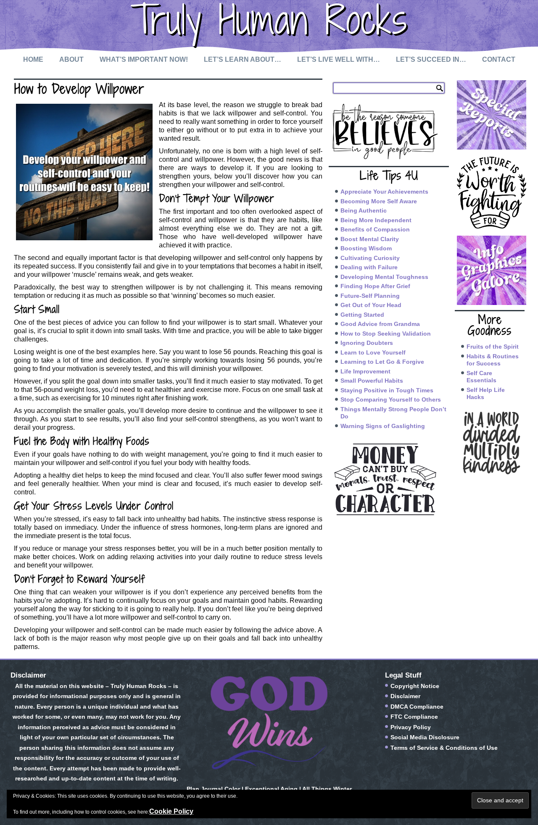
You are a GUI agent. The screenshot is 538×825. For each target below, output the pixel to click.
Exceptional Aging (271, 789)
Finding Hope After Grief (375, 286)
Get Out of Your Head (370, 305)
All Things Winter (327, 789)
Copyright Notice (414, 686)
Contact (498, 59)
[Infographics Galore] (489, 270)
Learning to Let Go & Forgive (382, 361)
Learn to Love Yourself (373, 352)
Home (33, 59)
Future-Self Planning (370, 295)
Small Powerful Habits (371, 380)
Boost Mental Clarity (369, 239)
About (71, 59)
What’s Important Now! (144, 59)
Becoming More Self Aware (378, 201)
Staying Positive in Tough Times (386, 390)
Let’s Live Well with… (338, 59)
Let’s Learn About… (242, 59)
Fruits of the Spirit (493, 346)
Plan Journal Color (213, 789)
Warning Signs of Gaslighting (382, 426)
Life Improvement (365, 371)
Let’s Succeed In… (431, 59)
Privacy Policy (410, 727)
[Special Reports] (489, 115)
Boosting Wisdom (366, 248)
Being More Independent (375, 220)
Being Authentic (363, 210)
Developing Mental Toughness (384, 276)
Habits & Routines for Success (493, 360)
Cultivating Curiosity (370, 258)
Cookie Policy (171, 811)
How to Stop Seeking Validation (385, 333)
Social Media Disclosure (424, 737)
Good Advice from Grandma (380, 324)
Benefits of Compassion (375, 229)
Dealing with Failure (369, 267)
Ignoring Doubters (366, 342)
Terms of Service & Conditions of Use (444, 747)
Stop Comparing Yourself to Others (390, 399)
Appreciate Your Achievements (384, 191)
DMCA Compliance (416, 706)
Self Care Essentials (481, 377)
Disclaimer (405, 696)
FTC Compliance (414, 716)
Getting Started (362, 314)
